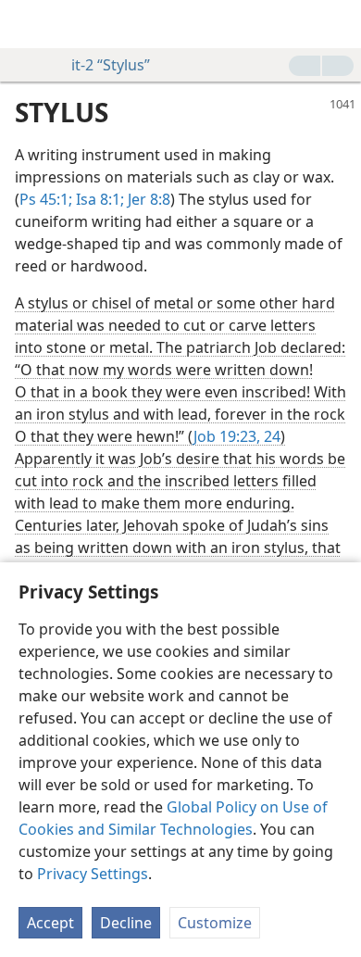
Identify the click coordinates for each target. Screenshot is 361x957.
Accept (50, 923)
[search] (338, 24)
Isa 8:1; (98, 199)
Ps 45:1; (45, 199)
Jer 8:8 (147, 199)
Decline (126, 923)
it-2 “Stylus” (110, 65)
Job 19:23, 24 (236, 436)
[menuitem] (28, 24)
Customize (215, 923)
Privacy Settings (92, 873)
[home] (28, 24)
